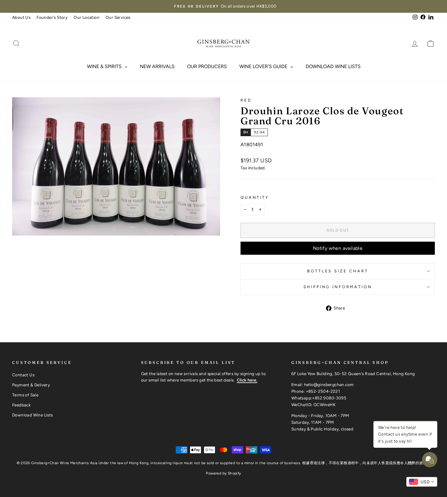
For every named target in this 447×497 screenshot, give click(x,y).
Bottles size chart (337, 271)
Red (246, 100)
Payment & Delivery (31, 384)
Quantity (255, 197)
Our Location (86, 17)
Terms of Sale (25, 394)
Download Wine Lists (32, 414)
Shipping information (337, 287)
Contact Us (23, 374)
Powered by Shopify (223, 473)
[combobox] (421, 482)
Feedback (21, 404)
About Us (21, 17)
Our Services (118, 17)
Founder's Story (52, 17)
